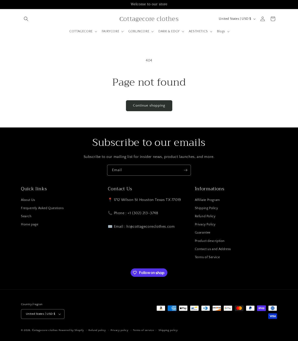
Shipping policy (168, 330)
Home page (29, 224)
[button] (26, 19)
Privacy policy (120, 330)
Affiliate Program (207, 200)
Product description (210, 241)
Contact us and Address (213, 249)
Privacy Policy (205, 224)
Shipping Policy (206, 208)
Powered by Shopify (71, 330)
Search (26, 216)
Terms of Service (207, 257)
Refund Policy (205, 216)
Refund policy (97, 330)
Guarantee (202, 232)
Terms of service (143, 330)
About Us (28, 200)
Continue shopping (149, 105)
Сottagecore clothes (45, 330)
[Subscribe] (185, 170)
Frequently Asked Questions (42, 208)
